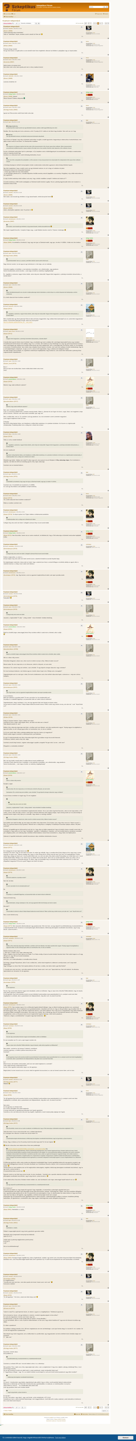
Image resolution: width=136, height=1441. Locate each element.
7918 (94, 230)
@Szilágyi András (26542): (11, 757)
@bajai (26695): (8, 242)
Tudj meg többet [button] (60, 1437)
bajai (87, 120)
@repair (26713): (8, 498)
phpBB (50, 1417)
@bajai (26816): (8, 1257)
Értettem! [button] (126, 1437)
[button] (85, 23)
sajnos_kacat (89, 337)
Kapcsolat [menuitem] (78, 1414)
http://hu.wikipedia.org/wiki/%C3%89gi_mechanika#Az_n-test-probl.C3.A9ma (27, 1148)
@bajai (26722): (8, 535)
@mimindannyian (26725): (10, 548)
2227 (94, 32)
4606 (94, 546)
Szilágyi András (89, 92)
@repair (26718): (8, 436)
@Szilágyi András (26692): (11, 109)
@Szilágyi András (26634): (11, 255)
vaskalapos (88, 544)
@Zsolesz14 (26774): (9, 1308)
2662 (94, 390)
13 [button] (105, 23)
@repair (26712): (8, 308)
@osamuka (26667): (9, 62)
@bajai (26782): (8, 1007)
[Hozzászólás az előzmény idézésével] (81, 27)
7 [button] (102, 23)
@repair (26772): (8, 926)
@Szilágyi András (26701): (11, 476)
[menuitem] (13, 14)
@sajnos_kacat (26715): (10, 363)
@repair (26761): (8, 629)
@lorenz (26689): (8, 78)
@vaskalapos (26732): (10, 575)
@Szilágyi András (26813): (11, 1222)
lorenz (87, 41)
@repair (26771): (8, 847)
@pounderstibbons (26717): (11, 401)
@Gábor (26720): (8, 717)
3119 (94, 43)
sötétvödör (88, 82)
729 (94, 261)
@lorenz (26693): (8, 208)
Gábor (87, 440)
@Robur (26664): (8, 45)
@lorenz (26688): (8, 96)
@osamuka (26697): (9, 221)
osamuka (88, 30)
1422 (94, 84)
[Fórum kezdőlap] (19, 7)
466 (94, 315)
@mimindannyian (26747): (10, 687)
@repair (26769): (8, 775)
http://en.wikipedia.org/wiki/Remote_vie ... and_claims (18, 322)
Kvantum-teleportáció (11, 21)
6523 (94, 97)
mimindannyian (89, 225)
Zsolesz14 (88, 313)
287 (94, 122)
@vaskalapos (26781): (10, 982)
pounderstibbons (90, 385)
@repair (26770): (8, 872)
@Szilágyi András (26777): (11, 1082)
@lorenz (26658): (8, 31)
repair (87, 259)
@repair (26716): (8, 381)
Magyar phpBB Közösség (59, 1419)
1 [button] (90, 23)
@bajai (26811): (8, 1209)
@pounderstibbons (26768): (11, 649)
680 (94, 339)
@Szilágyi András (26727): (11, 1123)
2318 (94, 442)
